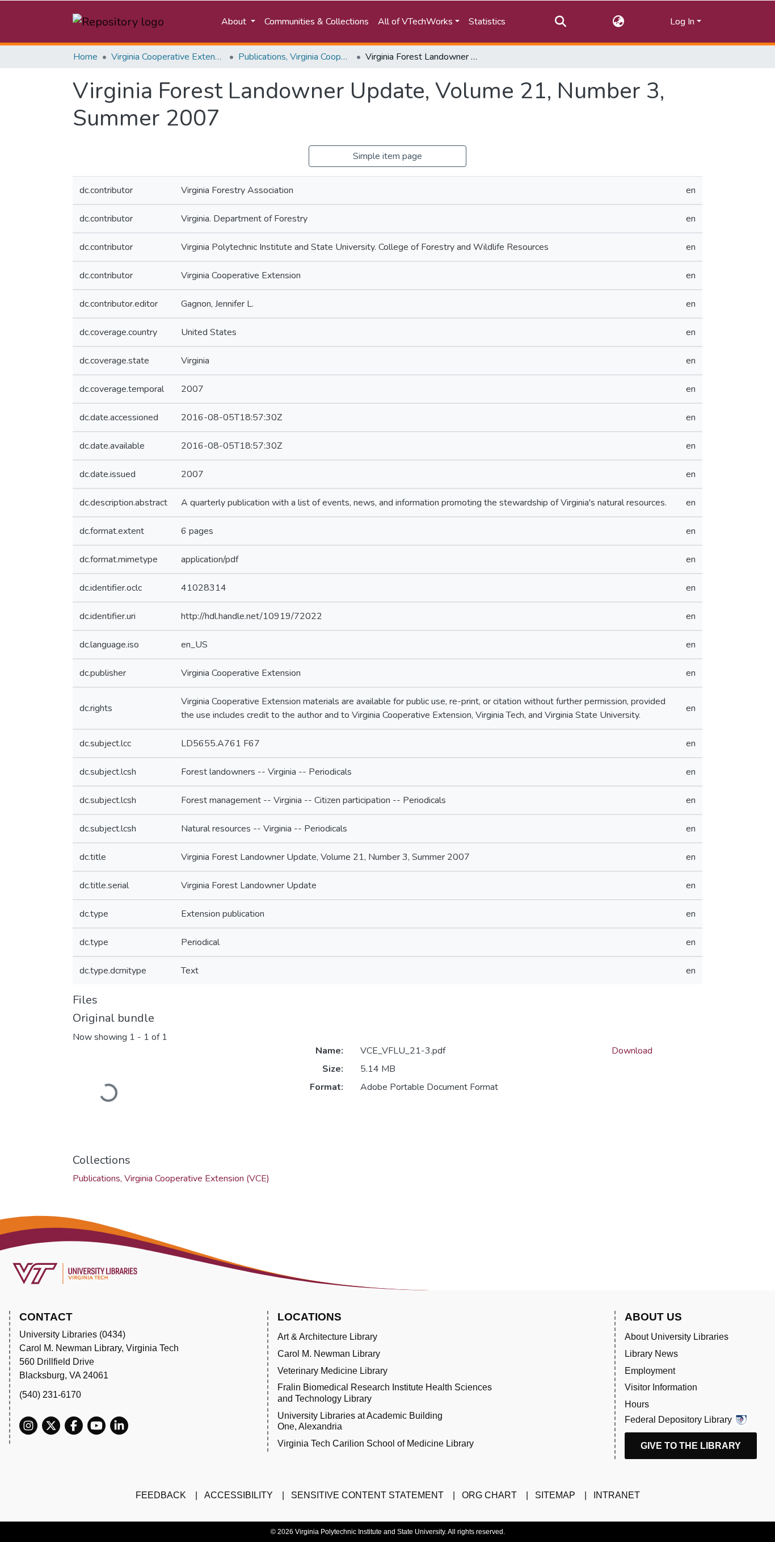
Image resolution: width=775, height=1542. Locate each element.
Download (632, 1050)
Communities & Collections (316, 21)
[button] (618, 21)
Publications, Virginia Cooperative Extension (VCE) (295, 57)
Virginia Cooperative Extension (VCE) (168, 57)
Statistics (487, 21)
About (234, 21)
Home (85, 57)
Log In (682, 21)
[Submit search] (561, 21)
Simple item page (387, 156)
